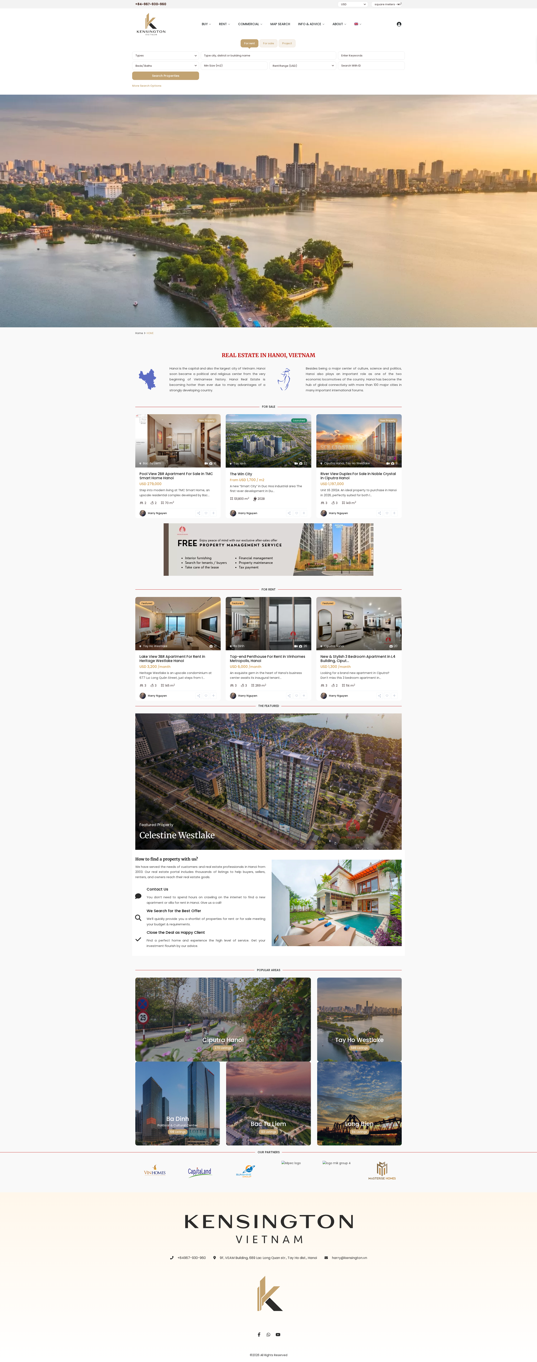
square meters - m (388, 4)
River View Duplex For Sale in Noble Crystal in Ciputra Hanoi (358, 476)
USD (344, 4)
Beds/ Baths (144, 66)
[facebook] (259, 1334)
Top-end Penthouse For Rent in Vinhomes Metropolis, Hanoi (267, 658)
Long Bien (359, 1124)
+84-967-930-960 (150, 4)
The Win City (241, 474)
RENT (223, 24)
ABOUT (337, 24)
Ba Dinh (238, 646)
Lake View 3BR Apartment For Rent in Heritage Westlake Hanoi (172, 658)
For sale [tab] (268, 43)
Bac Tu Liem (152, 463)
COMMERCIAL (248, 24)
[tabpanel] (268, 70)
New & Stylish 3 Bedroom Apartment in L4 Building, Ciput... (358, 658)
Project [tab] (287, 43)
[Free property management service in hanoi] (268, 549)
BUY (205, 24)
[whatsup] (268, 1334)
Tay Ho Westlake (357, 463)
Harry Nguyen (157, 513)
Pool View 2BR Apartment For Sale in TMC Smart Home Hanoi (176, 476)
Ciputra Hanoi (334, 463)
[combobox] (165, 55)
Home (139, 333)
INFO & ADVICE (309, 24)
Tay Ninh (239, 463)
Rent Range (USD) (285, 66)
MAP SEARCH (280, 24)
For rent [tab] (249, 43)
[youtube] (278, 1334)
